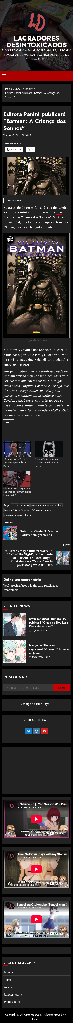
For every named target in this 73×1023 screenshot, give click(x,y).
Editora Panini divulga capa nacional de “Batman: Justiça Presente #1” (17, 492)
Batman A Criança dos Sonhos (46, 505)
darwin (8, 972)
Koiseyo (8, 987)
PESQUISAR (15, 677)
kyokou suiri (11, 1002)
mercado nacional (13, 515)
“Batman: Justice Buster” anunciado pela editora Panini (15, 462)
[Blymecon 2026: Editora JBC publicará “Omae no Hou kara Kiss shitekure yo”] (14, 624)
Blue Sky (42, 704)
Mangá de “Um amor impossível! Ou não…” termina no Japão (49, 649)
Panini (28, 515)
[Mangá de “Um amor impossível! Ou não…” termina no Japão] (14, 651)
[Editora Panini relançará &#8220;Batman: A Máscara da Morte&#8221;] (49, 449)
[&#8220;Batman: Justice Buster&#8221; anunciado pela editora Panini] (17, 449)
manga (48, 510)
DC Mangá (37, 510)
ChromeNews (52, 1015)
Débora (10, 135)
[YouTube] (44, 731)
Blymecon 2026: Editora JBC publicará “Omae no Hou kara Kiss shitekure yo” (48, 622)
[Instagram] (36, 731)
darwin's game (13, 994)
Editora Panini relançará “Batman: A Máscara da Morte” (46, 462)
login (33, 585)
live (59, 212)
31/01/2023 (25, 135)
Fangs (7, 980)
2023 (15, 505)
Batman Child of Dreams (16, 510)
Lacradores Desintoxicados (36, 41)
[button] (4, 75)
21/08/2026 (38, 657)
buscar (61, 687)
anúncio (25, 505)
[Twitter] (28, 731)
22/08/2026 (38, 631)
